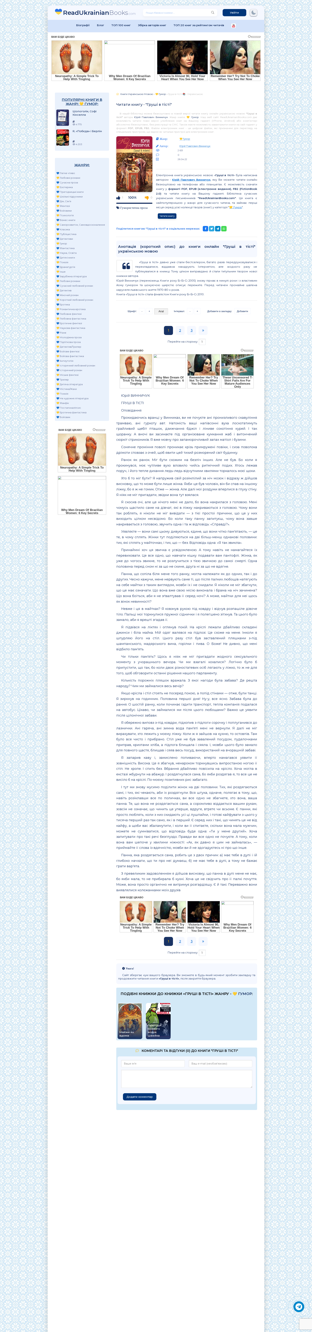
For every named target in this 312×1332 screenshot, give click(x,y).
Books (99, 12)
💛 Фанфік (62, 403)
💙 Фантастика (65, 248)
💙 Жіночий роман (67, 295)
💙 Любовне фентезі (69, 313)
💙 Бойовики (64, 210)
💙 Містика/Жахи (66, 389)
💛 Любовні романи (68, 177)
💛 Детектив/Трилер (68, 346)
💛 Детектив (64, 290)
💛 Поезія (62, 262)
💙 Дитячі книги (65, 257)
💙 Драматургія (65, 266)
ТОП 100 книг (121, 25)
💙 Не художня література (72, 398)
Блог (100, 25)
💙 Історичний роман (69, 370)
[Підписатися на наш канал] (233, 26)
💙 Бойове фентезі (67, 351)
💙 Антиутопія (64, 360)
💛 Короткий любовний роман (74, 299)
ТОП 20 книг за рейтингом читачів (199, 25)
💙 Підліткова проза (68, 342)
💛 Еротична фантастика (71, 412)
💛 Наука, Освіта (66, 252)
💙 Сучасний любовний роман (74, 285)
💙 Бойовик (63, 417)
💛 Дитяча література (69, 384)
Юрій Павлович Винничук (151, 117)
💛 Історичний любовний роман (75, 365)
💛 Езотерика (64, 187)
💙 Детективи (64, 238)
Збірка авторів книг (152, 25)
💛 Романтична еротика (71, 309)
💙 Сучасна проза (67, 182)
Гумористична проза (134, 207)
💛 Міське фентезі (67, 374)
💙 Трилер (62, 379)
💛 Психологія (65, 215)
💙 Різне (61, 332)
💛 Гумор (61, 243)
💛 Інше (61, 271)
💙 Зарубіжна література (71, 276)
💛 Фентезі (63, 205)
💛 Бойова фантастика (70, 356)
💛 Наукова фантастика (70, 328)
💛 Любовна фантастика (71, 318)
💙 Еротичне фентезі (69, 323)
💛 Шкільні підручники (69, 196)
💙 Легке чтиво (65, 173)
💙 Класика (63, 229)
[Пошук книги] (212, 12)
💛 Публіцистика (66, 234)
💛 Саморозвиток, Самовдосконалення (80, 224)
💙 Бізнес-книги (65, 220)
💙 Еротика (63, 304)
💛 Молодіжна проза (69, 337)
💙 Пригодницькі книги (70, 191)
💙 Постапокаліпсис (68, 407)
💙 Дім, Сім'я (63, 201)
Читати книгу (167, 216)
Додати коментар (140, 1096)
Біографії (83, 25)
